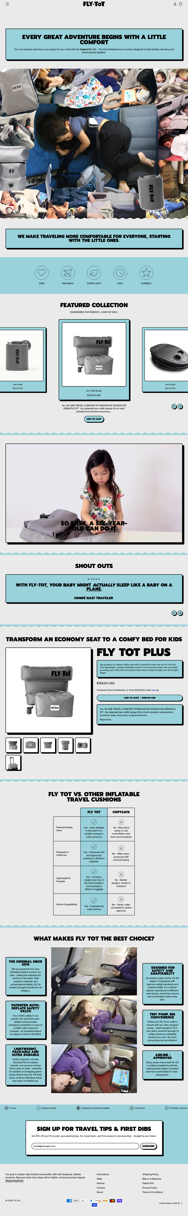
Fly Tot (17, 1200)
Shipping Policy (150, 1174)
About (100, 1192)
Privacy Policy (149, 1187)
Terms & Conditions (152, 1192)
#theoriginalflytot (14, 1180)
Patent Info (148, 1183)
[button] (13, 745)
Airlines (101, 1183)
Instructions (103, 1174)
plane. (94, 589)
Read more (105, 719)
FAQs (99, 1178)
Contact (101, 1187)
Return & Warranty (151, 1178)
